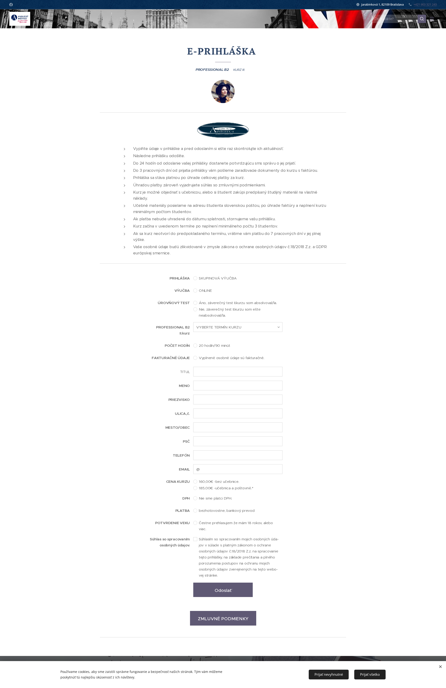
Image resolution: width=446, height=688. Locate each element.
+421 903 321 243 (425, 4)
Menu (433, 18)
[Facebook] (11, 5)
